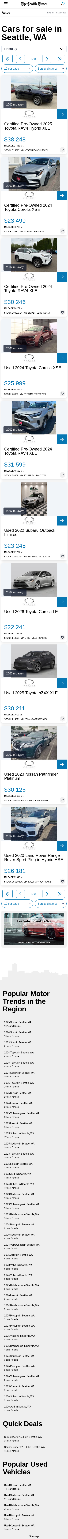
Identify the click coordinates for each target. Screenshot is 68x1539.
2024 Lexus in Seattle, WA (18, 1105)
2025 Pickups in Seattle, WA (19, 1317)
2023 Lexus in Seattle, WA (18, 1125)
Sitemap (34, 1536)
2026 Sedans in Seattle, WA (19, 1236)
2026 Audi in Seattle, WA (17, 1408)
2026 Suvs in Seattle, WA (18, 1095)
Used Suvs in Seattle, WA (18, 1487)
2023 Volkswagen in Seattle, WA (22, 1206)
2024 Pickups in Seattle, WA (19, 1226)
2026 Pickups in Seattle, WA (19, 1368)
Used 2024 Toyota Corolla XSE (32, 368)
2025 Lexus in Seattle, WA (18, 1165)
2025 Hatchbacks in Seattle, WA (21, 1287)
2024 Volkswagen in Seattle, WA (22, 1246)
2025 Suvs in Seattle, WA (18, 1024)
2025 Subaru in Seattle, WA (19, 1135)
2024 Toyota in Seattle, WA (19, 1054)
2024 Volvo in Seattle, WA (18, 1277)
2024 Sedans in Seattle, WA (19, 1074)
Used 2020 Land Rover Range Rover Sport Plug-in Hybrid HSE (33, 857)
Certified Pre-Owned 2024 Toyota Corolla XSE (28, 207)
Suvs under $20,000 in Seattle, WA (23, 1439)
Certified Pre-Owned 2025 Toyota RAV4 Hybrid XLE (28, 126)
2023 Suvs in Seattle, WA (18, 1044)
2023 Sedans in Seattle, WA (19, 1196)
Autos (6, 12)
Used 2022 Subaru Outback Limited (29, 532)
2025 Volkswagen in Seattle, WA (22, 1115)
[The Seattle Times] (34, 4)
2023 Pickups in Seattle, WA (19, 1327)
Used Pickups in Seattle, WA (19, 1517)
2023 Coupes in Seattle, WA (19, 1388)
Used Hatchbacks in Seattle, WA (21, 1507)
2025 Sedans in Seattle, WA (19, 1145)
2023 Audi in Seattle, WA (17, 1176)
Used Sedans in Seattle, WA (19, 1497)
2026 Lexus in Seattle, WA (18, 1297)
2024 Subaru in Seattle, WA (19, 1186)
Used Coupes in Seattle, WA (19, 1527)
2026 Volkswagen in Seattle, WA (22, 1378)
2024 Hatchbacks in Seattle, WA (21, 1307)
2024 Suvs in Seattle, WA (18, 1034)
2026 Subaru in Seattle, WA (19, 1398)
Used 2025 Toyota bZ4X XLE (31, 693)
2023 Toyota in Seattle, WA (19, 1155)
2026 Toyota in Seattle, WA (19, 1085)
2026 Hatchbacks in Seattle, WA (21, 1348)
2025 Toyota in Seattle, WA (19, 1064)
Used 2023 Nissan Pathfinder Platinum (31, 776)
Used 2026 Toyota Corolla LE (31, 612)
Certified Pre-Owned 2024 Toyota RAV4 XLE (28, 288)
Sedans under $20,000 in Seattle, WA (24, 1449)
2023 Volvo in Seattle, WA (18, 1267)
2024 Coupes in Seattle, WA (19, 1358)
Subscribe (61, 12)
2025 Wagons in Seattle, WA (19, 1337)
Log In (50, 12)
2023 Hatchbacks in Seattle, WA (21, 1216)
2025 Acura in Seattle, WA (18, 1256)
